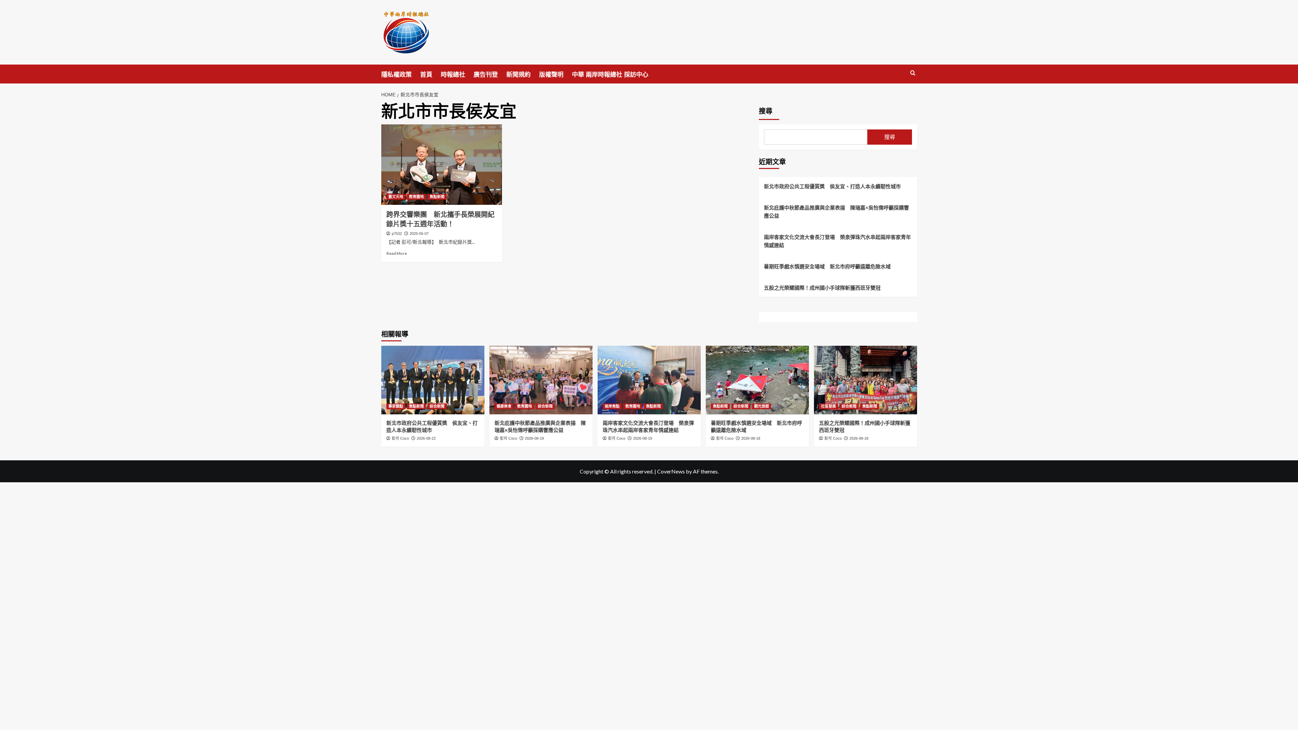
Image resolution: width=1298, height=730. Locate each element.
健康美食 (504, 406)
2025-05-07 (419, 234)
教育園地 (416, 197)
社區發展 (828, 406)
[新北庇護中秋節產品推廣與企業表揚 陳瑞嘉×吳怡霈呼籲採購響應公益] (541, 380)
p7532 (397, 234)
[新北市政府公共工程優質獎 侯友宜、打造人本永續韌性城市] (432, 380)
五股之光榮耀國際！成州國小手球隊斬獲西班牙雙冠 (822, 288)
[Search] (913, 73)
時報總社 (453, 74)
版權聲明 (551, 74)
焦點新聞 (437, 197)
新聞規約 (518, 74)
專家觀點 (395, 406)
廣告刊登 (486, 74)
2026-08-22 (426, 438)
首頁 (426, 74)
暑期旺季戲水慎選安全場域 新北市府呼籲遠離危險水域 (827, 266)
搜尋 (765, 111)
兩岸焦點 (612, 406)
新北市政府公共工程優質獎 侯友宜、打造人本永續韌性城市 (832, 186)
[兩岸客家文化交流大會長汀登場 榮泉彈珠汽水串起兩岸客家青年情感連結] (649, 380)
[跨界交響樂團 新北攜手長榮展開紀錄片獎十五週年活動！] (441, 164)
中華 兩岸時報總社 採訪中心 (610, 74)
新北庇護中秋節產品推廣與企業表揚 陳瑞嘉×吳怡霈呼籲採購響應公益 (836, 211)
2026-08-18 (750, 438)
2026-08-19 (534, 438)
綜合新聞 (437, 406)
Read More (396, 253)
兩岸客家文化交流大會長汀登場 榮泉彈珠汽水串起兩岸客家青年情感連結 (837, 241)
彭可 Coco (400, 438)
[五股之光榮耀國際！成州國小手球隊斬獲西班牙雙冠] (865, 380)
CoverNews (671, 471)
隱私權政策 (396, 74)
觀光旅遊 (761, 406)
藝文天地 (395, 197)
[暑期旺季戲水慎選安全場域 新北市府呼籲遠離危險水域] (757, 380)
